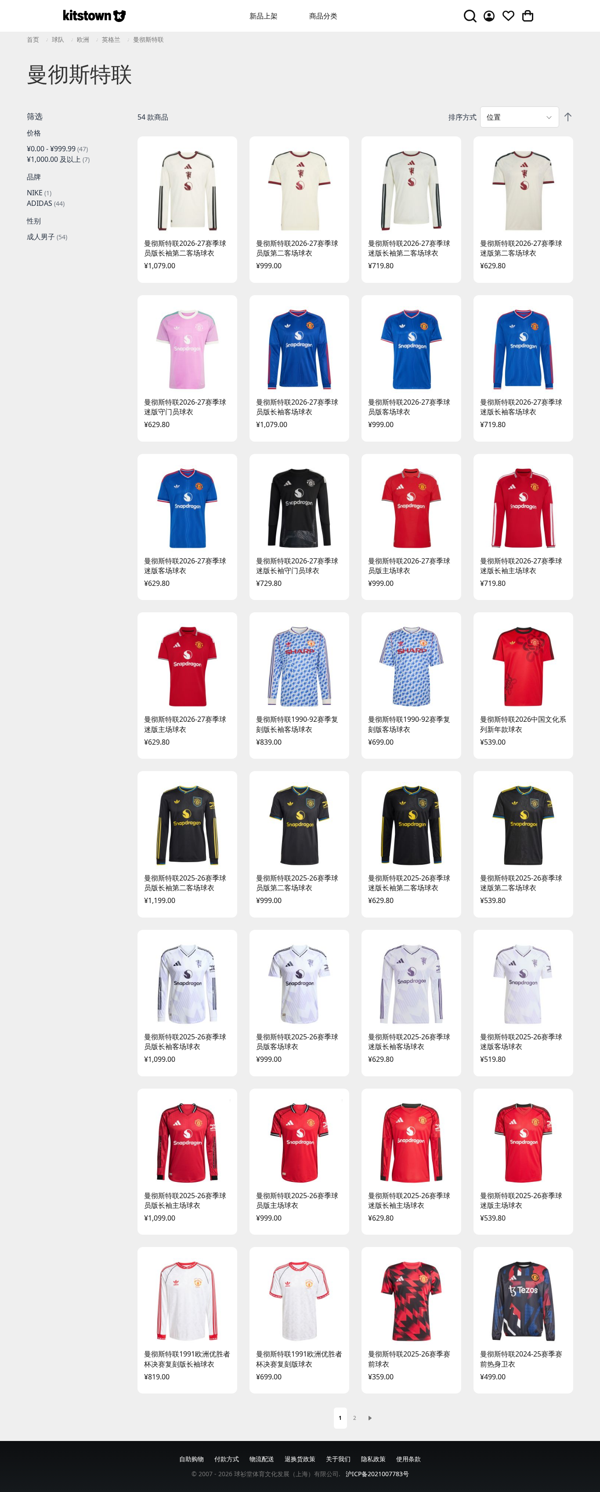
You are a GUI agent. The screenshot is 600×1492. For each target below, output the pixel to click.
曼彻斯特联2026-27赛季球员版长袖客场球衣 (297, 407)
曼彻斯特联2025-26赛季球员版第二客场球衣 (297, 882)
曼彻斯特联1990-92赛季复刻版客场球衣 (409, 724)
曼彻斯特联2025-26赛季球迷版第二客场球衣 (521, 882)
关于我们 (338, 1459)
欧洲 (83, 39)
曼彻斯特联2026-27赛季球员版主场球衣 (409, 565)
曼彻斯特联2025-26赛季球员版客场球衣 (297, 1041)
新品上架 (263, 16)
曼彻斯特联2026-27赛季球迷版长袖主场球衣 (521, 565)
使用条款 (408, 1459)
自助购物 (191, 1459)
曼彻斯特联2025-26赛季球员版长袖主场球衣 (185, 1200)
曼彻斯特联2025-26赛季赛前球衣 (409, 1358)
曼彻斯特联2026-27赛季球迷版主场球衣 (185, 724)
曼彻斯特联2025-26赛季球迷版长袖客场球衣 (409, 1041)
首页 (33, 39)
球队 (58, 39)
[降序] (568, 117)
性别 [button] (34, 221)
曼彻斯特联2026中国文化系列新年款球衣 (523, 724)
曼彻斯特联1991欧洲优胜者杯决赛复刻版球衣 (299, 1358)
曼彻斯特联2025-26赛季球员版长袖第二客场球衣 (185, 882)
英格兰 (111, 39)
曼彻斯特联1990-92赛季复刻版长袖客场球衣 (297, 724)
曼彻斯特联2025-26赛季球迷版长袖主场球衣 (409, 1200)
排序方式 (462, 117)
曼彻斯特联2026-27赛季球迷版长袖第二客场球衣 (409, 248)
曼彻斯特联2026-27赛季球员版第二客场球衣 (297, 248)
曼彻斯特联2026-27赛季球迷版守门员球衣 (185, 407)
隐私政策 (373, 1459)
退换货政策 (300, 1459)
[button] (75, 116)
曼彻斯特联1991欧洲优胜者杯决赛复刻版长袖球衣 (187, 1358)
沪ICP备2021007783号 (377, 1474)
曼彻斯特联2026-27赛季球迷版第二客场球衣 (521, 248)
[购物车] (527, 16)
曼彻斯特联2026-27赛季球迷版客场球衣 (185, 565)
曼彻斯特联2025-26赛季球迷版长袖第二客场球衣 (409, 882)
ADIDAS (46, 203)
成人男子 (47, 236)
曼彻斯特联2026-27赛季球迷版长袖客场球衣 (521, 407)
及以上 (58, 159)
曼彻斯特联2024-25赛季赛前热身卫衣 (521, 1358)
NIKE (39, 192)
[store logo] (94, 15)
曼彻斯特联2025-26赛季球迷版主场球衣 (521, 1200)
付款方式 (226, 1459)
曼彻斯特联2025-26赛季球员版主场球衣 (297, 1200)
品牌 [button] (34, 177)
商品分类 (323, 16)
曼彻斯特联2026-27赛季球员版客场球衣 (409, 407)
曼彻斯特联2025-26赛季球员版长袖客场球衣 (185, 1041)
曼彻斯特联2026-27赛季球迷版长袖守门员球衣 (297, 565)
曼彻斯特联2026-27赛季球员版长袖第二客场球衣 (185, 248)
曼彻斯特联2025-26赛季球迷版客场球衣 (521, 1041)
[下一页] (370, 1418)
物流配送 (261, 1459)
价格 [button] (34, 133)
